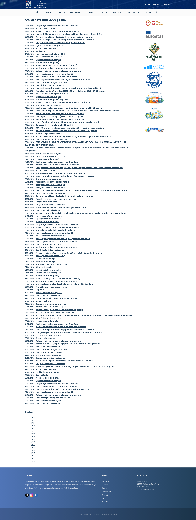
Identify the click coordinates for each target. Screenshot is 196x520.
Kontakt (105, 502)
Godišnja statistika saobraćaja (50, 250)
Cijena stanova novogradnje (49, 335)
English (167, 5)
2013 (33, 453)
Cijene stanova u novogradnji (49, 179)
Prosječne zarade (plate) (47, 62)
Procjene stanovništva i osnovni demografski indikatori (61, 207)
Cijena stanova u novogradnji (49, 45)
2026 (33, 417)
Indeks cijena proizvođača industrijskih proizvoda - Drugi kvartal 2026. (68, 88)
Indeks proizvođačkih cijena (48, 244)
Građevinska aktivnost (46, 48)
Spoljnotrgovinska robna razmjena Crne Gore (57, 25)
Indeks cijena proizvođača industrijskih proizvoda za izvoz (63, 79)
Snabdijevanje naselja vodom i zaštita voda (56, 199)
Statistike (105, 484)
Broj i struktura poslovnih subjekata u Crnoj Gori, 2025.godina (64, 284)
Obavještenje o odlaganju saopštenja (53, 397)
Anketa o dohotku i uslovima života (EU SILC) (56, 65)
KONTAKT (157, 5)
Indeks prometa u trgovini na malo (52, 82)
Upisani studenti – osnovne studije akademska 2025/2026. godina (66, 130)
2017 (33, 442)
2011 (33, 458)
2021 (33, 431)
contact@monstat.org (145, 489)
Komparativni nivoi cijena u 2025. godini (54, 125)
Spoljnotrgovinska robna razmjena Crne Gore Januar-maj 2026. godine (69, 108)
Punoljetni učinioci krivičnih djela (50, 184)
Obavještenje (42, 375)
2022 (33, 428)
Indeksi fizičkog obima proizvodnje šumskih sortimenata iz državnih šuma (70, 34)
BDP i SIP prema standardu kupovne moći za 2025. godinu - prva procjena (70, 128)
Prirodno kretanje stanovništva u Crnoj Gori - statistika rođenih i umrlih (69, 253)
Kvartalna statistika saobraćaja (50, 193)
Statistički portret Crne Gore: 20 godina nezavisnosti (60, 173)
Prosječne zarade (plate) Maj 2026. (52, 99)
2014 (33, 450)
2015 (33, 447)
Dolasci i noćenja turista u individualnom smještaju (59, 309)
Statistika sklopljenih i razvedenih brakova (55, 230)
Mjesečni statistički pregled (48, 59)
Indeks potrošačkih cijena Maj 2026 (52, 139)
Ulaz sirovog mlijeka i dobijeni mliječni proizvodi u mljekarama (64, 37)
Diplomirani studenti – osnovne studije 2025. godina (60, 119)
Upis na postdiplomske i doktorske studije (55, 312)
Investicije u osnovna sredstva (50, 85)
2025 (33, 420)
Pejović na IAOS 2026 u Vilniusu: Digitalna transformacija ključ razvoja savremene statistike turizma (82, 190)
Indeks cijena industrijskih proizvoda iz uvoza (56, 76)
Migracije (40, 290)
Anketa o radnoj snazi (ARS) (49, 272)
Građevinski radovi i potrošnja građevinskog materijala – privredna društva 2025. (74, 136)
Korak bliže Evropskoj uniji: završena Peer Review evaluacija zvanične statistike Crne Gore (77, 111)
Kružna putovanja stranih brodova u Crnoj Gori (57, 298)
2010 (33, 461)
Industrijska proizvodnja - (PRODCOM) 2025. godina (60, 116)
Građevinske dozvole (45, 28)
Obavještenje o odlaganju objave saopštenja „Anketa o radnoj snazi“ (68, 122)
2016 (33, 445)
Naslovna (105, 481)
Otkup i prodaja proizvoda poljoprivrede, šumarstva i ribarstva (65, 40)
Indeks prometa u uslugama (49, 57)
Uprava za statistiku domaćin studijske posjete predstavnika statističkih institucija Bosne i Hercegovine (84, 315)
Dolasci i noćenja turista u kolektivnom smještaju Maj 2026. (63, 102)
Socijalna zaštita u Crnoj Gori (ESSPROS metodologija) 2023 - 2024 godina (70, 91)
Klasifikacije (106, 491)
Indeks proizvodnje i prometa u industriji (54, 74)
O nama (104, 488)
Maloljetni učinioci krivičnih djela (50, 187)
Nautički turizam (43, 301)
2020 (33, 434)
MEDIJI (147, 5)
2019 (33, 436)
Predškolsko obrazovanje (47, 372)
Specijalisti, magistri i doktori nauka (52, 182)
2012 (33, 455)
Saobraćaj (40, 51)
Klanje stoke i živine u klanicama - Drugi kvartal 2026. (60, 42)
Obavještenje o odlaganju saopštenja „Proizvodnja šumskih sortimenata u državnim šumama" (79, 167)
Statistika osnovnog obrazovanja (51, 264)
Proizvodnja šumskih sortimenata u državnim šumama (61, 326)
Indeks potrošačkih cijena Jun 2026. (52, 93)
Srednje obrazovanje (45, 258)
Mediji (104, 498)
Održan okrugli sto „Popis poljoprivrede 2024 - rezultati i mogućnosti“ (68, 343)
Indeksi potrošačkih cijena (48, 210)
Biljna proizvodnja (44, 267)
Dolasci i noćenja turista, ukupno (51, 307)
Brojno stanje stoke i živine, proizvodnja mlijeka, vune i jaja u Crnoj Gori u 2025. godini (75, 366)
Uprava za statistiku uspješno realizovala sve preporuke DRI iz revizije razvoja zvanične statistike (81, 213)
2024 (33, 423)
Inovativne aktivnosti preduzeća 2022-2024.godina (60, 113)
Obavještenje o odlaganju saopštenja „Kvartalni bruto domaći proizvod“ (69, 332)
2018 (33, 439)
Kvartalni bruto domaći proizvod (51, 156)
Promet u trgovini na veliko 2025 (51, 133)
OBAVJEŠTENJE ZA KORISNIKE (49, 105)
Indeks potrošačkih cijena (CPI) (50, 54)
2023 (33, 425)
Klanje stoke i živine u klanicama (50, 204)
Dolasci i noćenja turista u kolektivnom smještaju (58, 31)
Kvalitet (105, 495)
